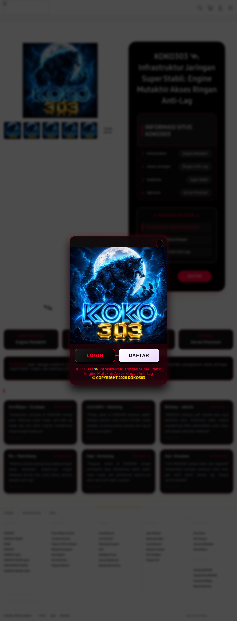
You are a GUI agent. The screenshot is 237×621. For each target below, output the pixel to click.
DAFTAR (139, 355)
